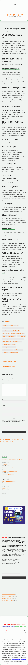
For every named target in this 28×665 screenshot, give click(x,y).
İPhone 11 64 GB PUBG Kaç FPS (9, 336)
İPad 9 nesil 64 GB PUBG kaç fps (17, 333)
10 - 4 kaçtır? (4, 424)
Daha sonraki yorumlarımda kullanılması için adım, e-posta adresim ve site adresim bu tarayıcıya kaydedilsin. (13, 421)
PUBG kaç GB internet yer (8, 349)
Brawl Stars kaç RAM (7, 330)
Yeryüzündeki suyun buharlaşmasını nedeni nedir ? (12, 478)
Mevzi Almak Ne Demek (9, 366)
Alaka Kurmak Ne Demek (9, 361)
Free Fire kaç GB (6, 333)
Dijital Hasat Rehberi (15, 14)
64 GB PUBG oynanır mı (18, 328)
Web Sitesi (4, 411)
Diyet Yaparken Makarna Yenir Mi (8, 591)
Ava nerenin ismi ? (5, 488)
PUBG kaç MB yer (18, 349)
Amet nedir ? (4, 464)
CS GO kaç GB (16, 330)
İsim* (3, 399)
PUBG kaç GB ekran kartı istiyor (9, 347)
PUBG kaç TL (5, 352)
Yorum (3, 383)
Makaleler (7, 321)
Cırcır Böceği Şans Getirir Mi (7, 596)
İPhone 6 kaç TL (6, 338)
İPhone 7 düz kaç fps (7, 341)
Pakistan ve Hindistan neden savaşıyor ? (10, 471)
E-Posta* (3, 405)
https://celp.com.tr (4, 441)
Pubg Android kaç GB (17, 341)
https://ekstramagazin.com (6, 439)
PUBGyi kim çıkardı (14, 352)
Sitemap (11, 441)
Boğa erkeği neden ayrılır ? (7, 485)
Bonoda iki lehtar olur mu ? (7, 491)
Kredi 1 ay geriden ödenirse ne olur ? (9, 481)
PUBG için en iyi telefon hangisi (9, 344)
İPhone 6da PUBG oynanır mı (17, 338)
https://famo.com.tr (18, 439)
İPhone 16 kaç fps (21, 336)
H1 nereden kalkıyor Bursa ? (7, 467)
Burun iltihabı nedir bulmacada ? (8, 474)
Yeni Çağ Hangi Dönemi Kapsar (8, 600)
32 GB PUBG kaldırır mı (7, 328)
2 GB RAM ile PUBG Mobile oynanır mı (10, 325)
